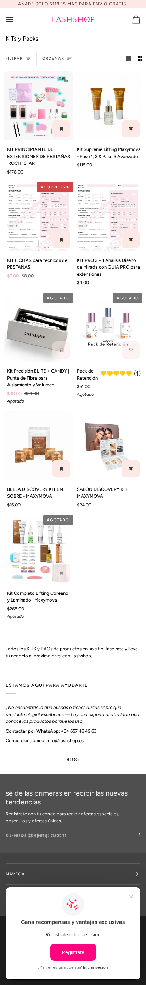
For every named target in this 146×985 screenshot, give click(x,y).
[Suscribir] (134, 834)
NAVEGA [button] (15, 874)
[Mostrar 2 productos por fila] (140, 58)
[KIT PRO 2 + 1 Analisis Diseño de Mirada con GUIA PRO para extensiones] (108, 216)
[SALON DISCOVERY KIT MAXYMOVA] (108, 445)
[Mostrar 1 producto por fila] (128, 58)
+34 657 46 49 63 (78, 731)
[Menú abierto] (16, 19)
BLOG (73, 759)
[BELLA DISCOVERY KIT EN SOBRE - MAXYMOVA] (38, 445)
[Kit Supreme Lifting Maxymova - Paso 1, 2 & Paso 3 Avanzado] (108, 106)
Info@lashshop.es (65, 740)
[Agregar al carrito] (61, 128)
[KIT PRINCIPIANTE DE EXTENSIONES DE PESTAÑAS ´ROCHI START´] (38, 106)
